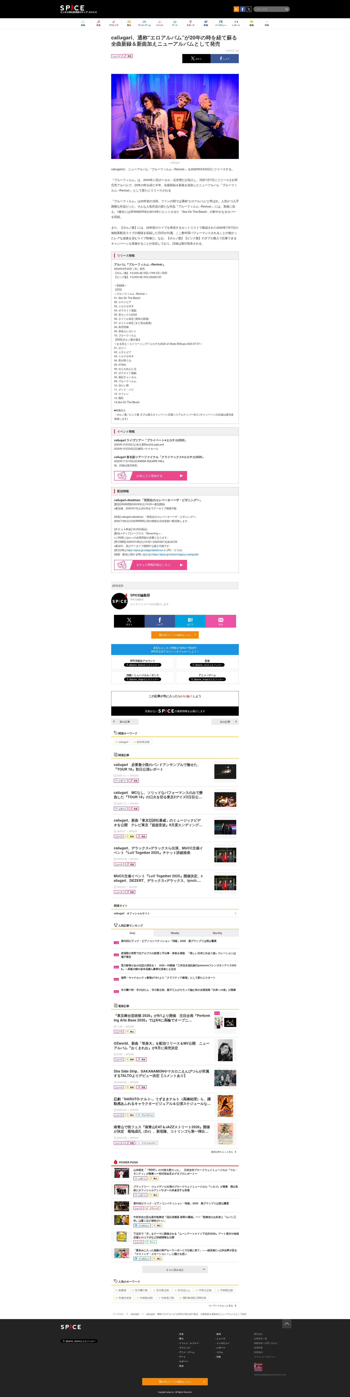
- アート (182, 1356)
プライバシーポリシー (265, 1356)
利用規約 (258, 1352)
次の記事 (225, 721)
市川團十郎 (141, 1290)
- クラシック (184, 1347)
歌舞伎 (122, 1290)
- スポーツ (183, 1361)
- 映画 (181, 1365)
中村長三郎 (167, 1298)
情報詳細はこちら (159, 564)
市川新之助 (162, 1290)
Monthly (217, 933)
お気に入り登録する (149, 476)
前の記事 (125, 721)
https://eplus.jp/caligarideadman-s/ (146, 550)
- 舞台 (181, 1338)
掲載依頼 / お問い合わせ (265, 1342)
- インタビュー (222, 1342)
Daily (132, 933)
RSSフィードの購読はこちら (176, 634)
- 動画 (218, 1333)
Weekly (175, 933)
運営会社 (258, 1333)
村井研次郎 (143, 742)
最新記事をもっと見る (222, 1151)
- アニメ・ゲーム (186, 1352)
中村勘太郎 (146, 1298)
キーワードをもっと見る (221, 1305)
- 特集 (218, 1356)
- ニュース (220, 1338)
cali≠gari (123, 742)
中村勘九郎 (226, 1290)
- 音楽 (181, 1333)
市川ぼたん (184, 1290)
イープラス (118, 1313)
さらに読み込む (175, 1269)
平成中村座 (125, 1298)
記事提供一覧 (260, 1338)
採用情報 (258, 1347)
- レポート (220, 1347)
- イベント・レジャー (188, 1342)
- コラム (219, 1352)
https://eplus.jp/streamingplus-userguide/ (175, 554)
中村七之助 (205, 1290)
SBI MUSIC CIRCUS (194, 1298)
